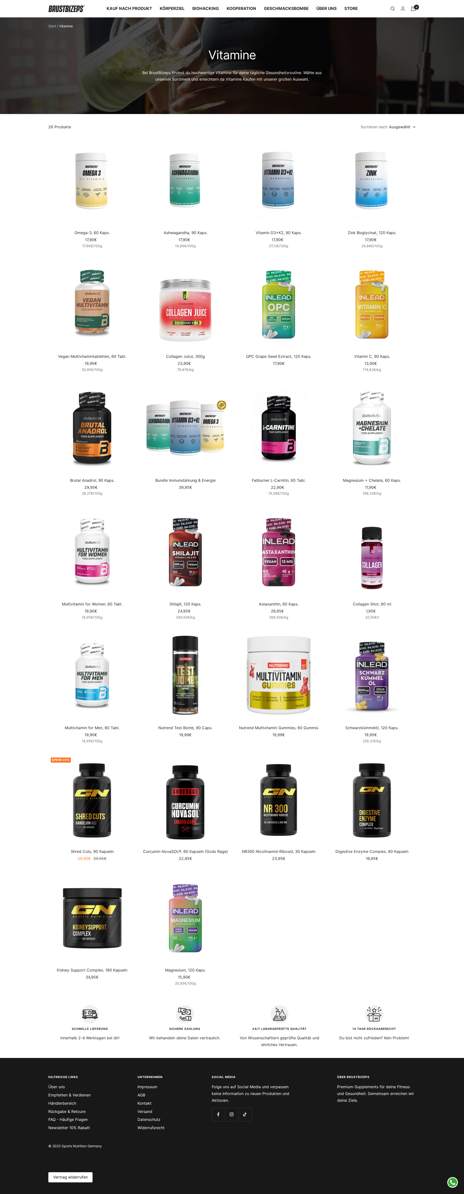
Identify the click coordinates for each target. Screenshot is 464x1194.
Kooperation (241, 8)
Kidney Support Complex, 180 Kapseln (92, 970)
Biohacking (205, 8)
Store (351, 8)
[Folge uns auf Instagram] (231, 1114)
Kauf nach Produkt (129, 8)
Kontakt (145, 1103)
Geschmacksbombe (286, 8)
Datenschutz (149, 1119)
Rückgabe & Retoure (67, 1111)
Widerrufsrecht (151, 1127)
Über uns (326, 8)
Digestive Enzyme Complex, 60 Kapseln (371, 851)
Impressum (147, 1086)
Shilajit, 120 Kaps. (185, 604)
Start (52, 26)
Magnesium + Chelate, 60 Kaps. (372, 480)
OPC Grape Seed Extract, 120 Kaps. (278, 356)
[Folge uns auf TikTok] (245, 1114)
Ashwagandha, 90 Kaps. (185, 232)
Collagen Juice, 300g (185, 356)
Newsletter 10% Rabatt (69, 1127)
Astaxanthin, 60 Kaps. (278, 604)
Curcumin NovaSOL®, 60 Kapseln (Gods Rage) (185, 851)
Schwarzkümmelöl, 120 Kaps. (372, 727)
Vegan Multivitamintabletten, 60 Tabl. (92, 356)
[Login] (403, 9)
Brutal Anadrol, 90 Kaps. (92, 480)
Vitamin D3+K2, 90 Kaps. (279, 232)
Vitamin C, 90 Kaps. (372, 356)
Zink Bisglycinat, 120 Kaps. (372, 232)
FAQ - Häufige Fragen (68, 1119)
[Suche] (393, 9)
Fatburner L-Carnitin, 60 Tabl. (278, 480)
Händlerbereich (62, 1103)
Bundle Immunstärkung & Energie (185, 480)
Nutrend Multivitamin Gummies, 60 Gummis (278, 727)
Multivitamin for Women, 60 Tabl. (92, 604)
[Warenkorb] (413, 9)
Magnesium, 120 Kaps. (185, 970)
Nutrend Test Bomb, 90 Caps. (185, 727)
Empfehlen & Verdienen (69, 1095)
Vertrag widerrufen (70, 1177)
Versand (145, 1111)
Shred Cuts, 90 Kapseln (92, 851)
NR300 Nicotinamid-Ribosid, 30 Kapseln (278, 851)
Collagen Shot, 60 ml (372, 604)
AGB (141, 1095)
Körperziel (172, 8)
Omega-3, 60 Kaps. (92, 232)
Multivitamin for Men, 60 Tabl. (92, 727)
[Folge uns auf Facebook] (218, 1114)
